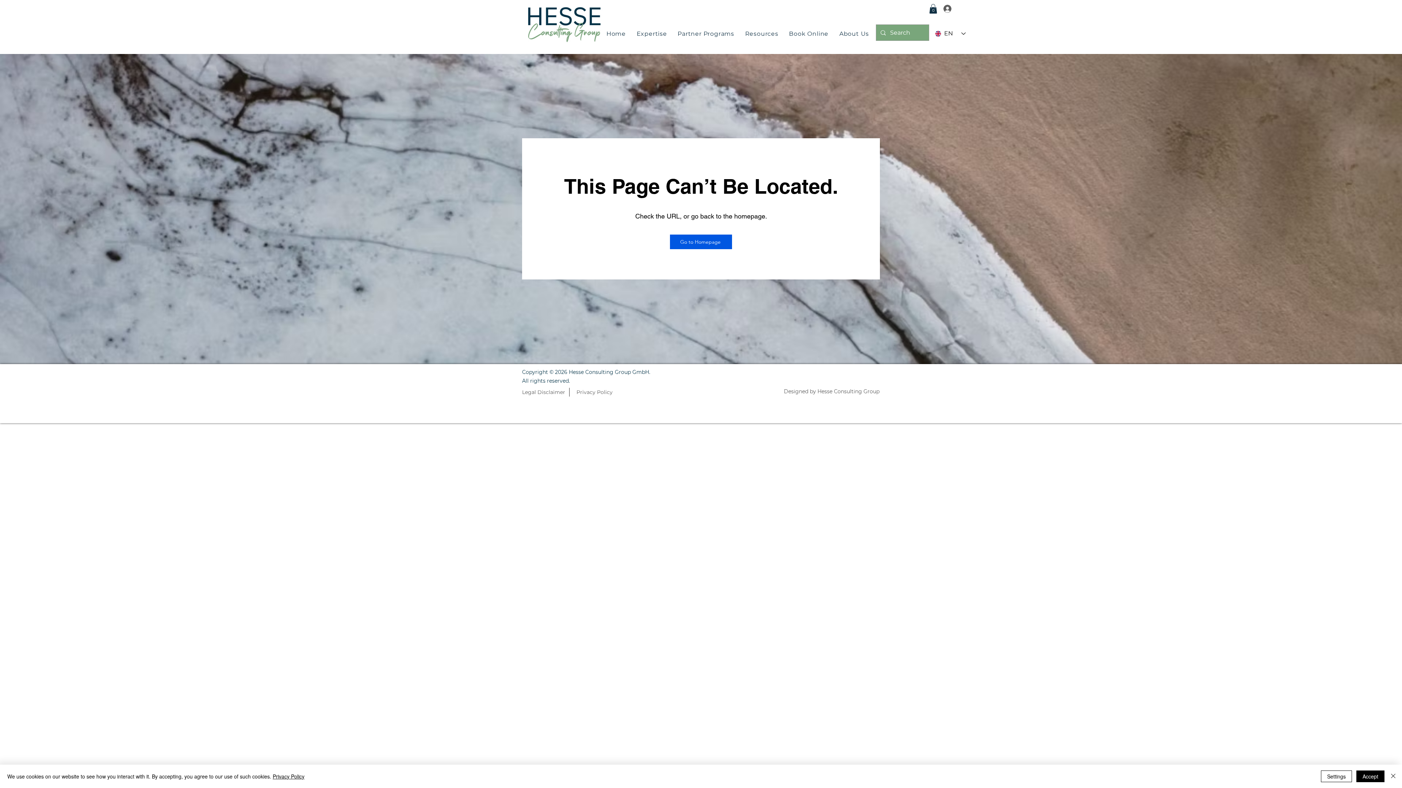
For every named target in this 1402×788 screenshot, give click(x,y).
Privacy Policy (288, 776)
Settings (1336, 776)
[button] (652, 33)
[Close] (1393, 776)
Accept (1370, 776)
